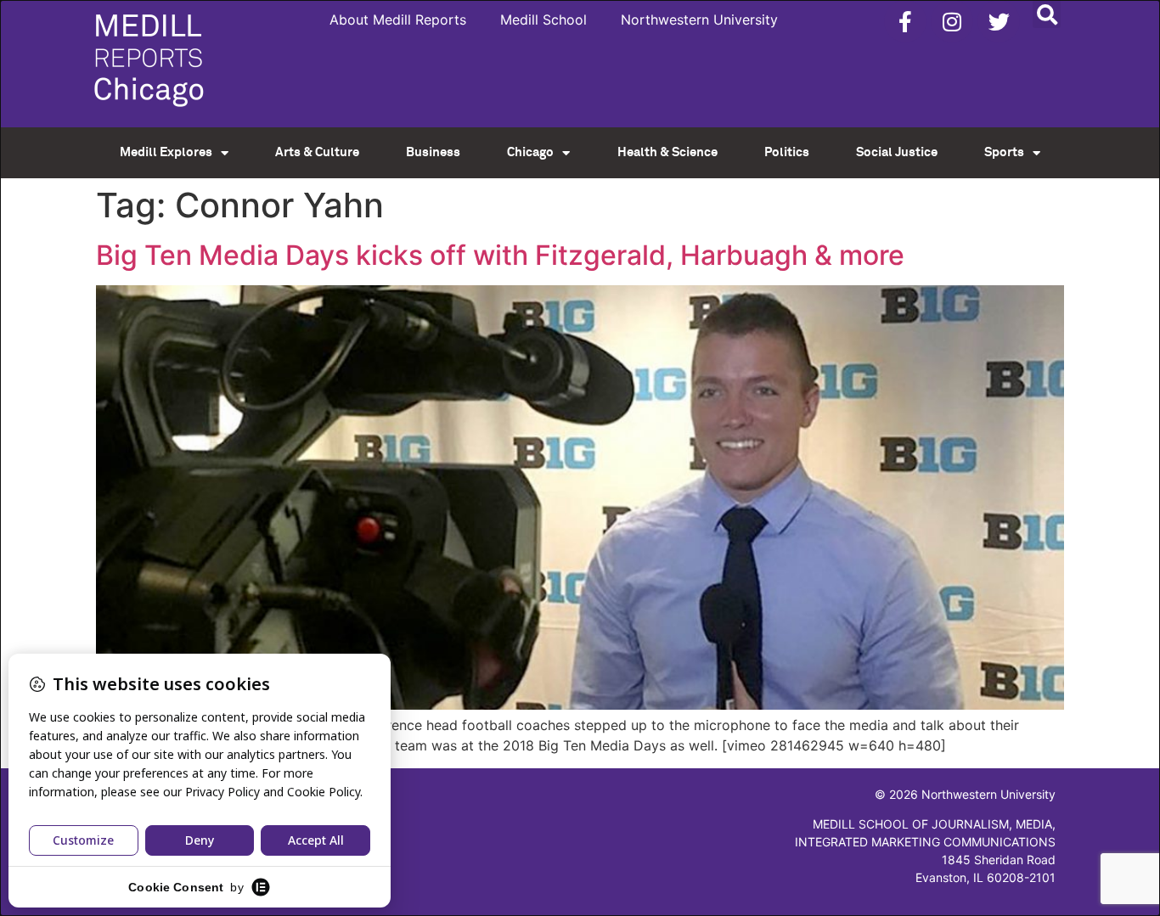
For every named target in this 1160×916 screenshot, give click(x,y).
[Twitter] (998, 21)
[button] (1047, 14)
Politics (786, 152)
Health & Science (667, 152)
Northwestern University (699, 19)
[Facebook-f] (905, 21)
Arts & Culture (317, 152)
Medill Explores (166, 152)
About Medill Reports (397, 19)
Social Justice (897, 152)
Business (433, 152)
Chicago (530, 152)
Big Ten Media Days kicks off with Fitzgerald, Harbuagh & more (500, 255)
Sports (1004, 152)
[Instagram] (952, 21)
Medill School (543, 19)
